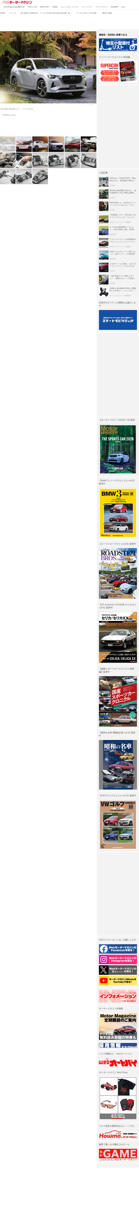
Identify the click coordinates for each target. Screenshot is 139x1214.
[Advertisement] (69, 21)
